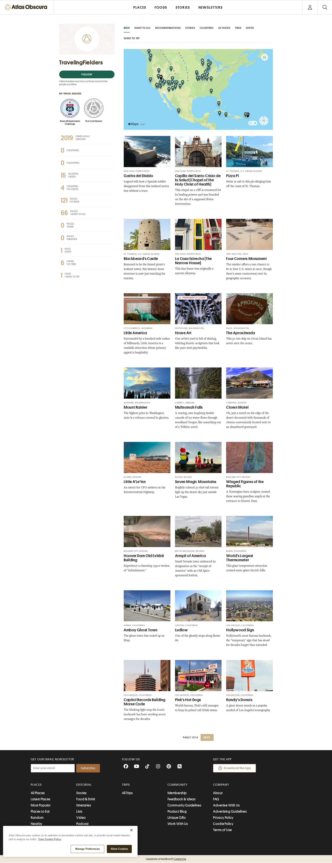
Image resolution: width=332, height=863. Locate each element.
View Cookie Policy (49, 839)
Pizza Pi (232, 176)
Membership (177, 793)
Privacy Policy (223, 817)
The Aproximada (240, 333)
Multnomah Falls (189, 407)
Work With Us (178, 823)
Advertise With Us (226, 805)
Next (207, 737)
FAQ (216, 799)
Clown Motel (237, 407)
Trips (126, 784)
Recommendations (168, 28)
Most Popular (41, 805)
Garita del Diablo (138, 176)
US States (224, 28)
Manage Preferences (87, 848)
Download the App (237, 768)
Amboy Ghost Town (141, 630)
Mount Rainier (135, 407)
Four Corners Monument (246, 259)
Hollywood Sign (240, 630)
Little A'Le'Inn (135, 482)
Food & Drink (85, 799)
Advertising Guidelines (230, 811)
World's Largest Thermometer (239, 558)
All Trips (127, 793)
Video (81, 817)
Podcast (82, 823)
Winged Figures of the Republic (245, 484)
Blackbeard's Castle (141, 259)
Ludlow (181, 630)
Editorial (84, 784)
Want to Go (142, 28)
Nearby (36, 823)
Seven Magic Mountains (195, 482)
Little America (135, 333)
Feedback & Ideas (181, 799)
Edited (250, 28)
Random (37, 817)
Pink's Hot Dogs (188, 700)
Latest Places (40, 799)
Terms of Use (222, 829)
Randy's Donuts (239, 700)
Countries (206, 28)
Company (221, 784)
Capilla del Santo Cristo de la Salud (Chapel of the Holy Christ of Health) (198, 180)
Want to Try (132, 38)
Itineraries (83, 805)
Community (178, 784)
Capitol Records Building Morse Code (144, 702)
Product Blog (177, 811)
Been (127, 28)
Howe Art (183, 333)
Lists (79, 811)
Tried (238, 28)
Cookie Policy (223, 823)
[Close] (131, 830)
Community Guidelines (184, 805)
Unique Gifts (177, 817)
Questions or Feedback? (166, 859)
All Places (38, 793)
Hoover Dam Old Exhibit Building (144, 558)
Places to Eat (40, 811)
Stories (190, 28)
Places (36, 784)
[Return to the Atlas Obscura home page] (27, 7)
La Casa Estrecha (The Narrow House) (193, 261)
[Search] (325, 7)
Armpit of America (190, 556)
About (217, 793)
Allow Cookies (119, 848)
